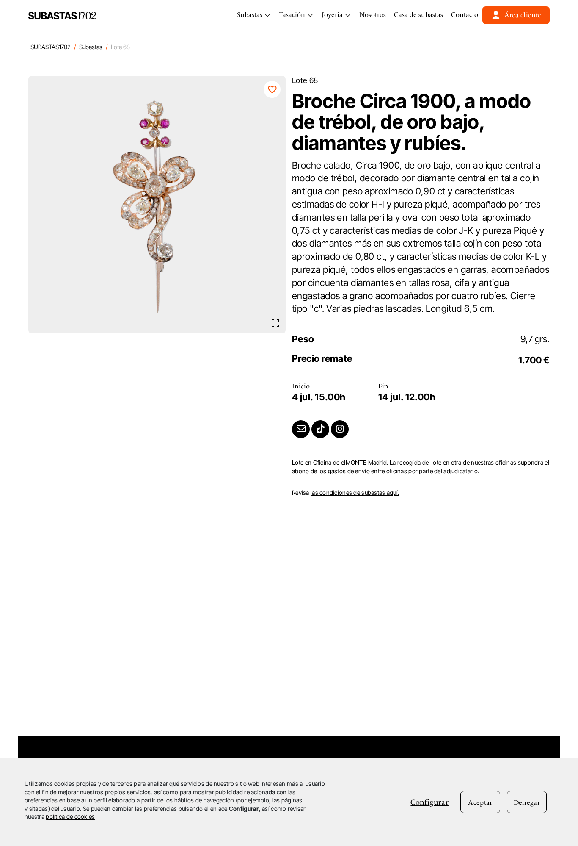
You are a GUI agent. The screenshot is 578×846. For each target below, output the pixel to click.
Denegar (527, 803)
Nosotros (372, 15)
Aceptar (480, 803)
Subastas (250, 15)
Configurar (429, 802)
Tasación (293, 15)
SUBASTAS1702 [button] (50, 46)
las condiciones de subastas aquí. (355, 492)
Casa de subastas (418, 15)
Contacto (464, 15)
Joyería (333, 15)
